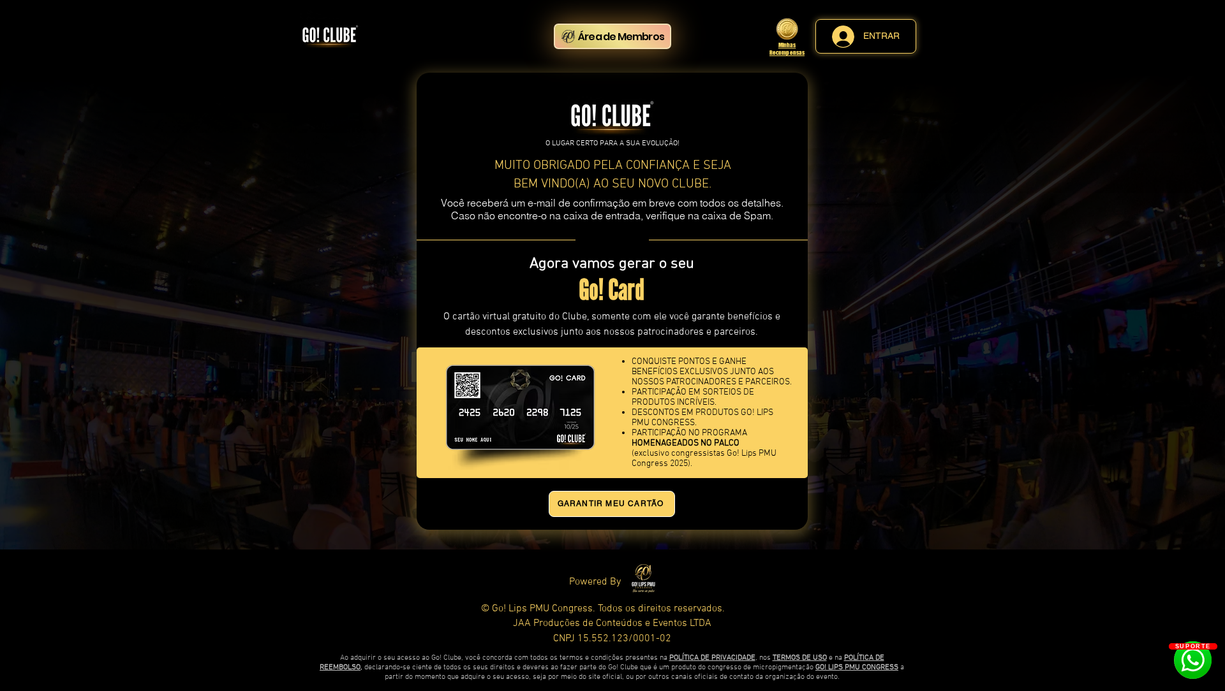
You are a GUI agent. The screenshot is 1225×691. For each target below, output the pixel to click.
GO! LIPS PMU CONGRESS (856, 667)
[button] (520, 407)
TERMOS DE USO (800, 657)
